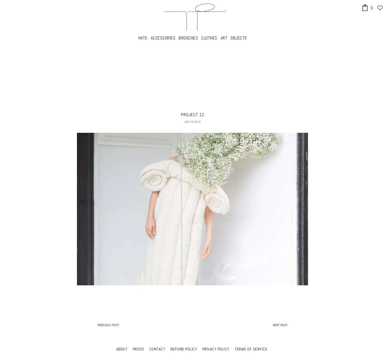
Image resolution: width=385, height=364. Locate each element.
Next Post (280, 325)
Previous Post (108, 325)
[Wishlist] (380, 8)
